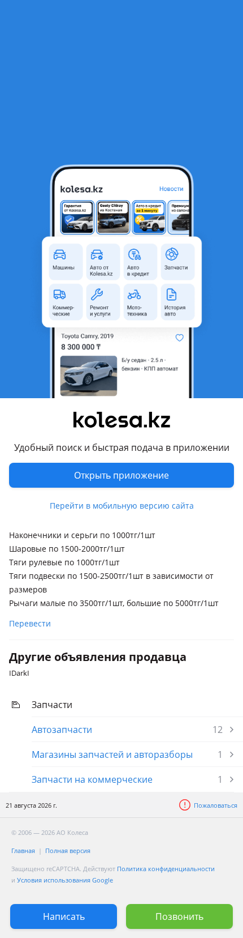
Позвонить (179, 916)
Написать (64, 916)
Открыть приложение (121, 475)
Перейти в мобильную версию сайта (122, 505)
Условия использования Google (65, 880)
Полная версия (67, 850)
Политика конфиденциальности (166, 868)
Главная (23, 850)
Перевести (30, 623)
